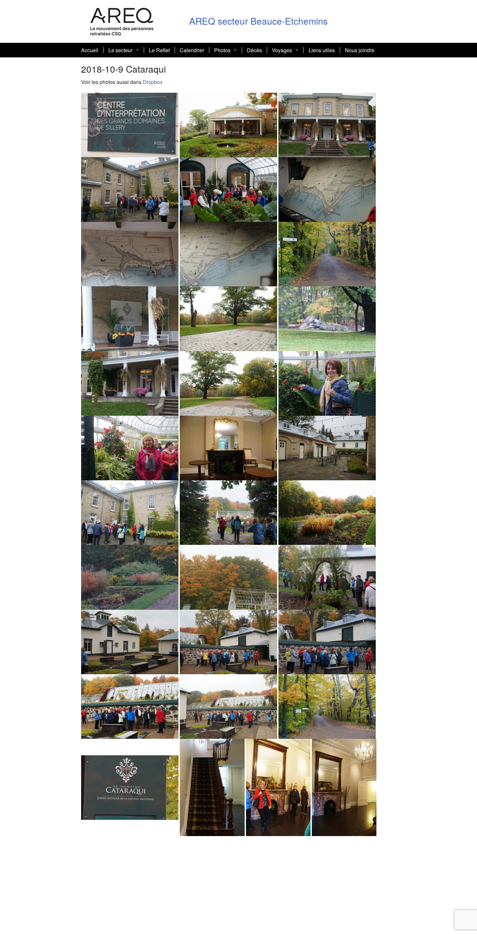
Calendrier (192, 50)
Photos (222, 50)
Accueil (89, 50)
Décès (254, 50)
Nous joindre (359, 50)
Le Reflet (159, 50)
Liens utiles (322, 50)
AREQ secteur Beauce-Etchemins (258, 20)
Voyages (282, 50)
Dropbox (152, 82)
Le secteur (120, 50)
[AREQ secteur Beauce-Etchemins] (122, 20)
